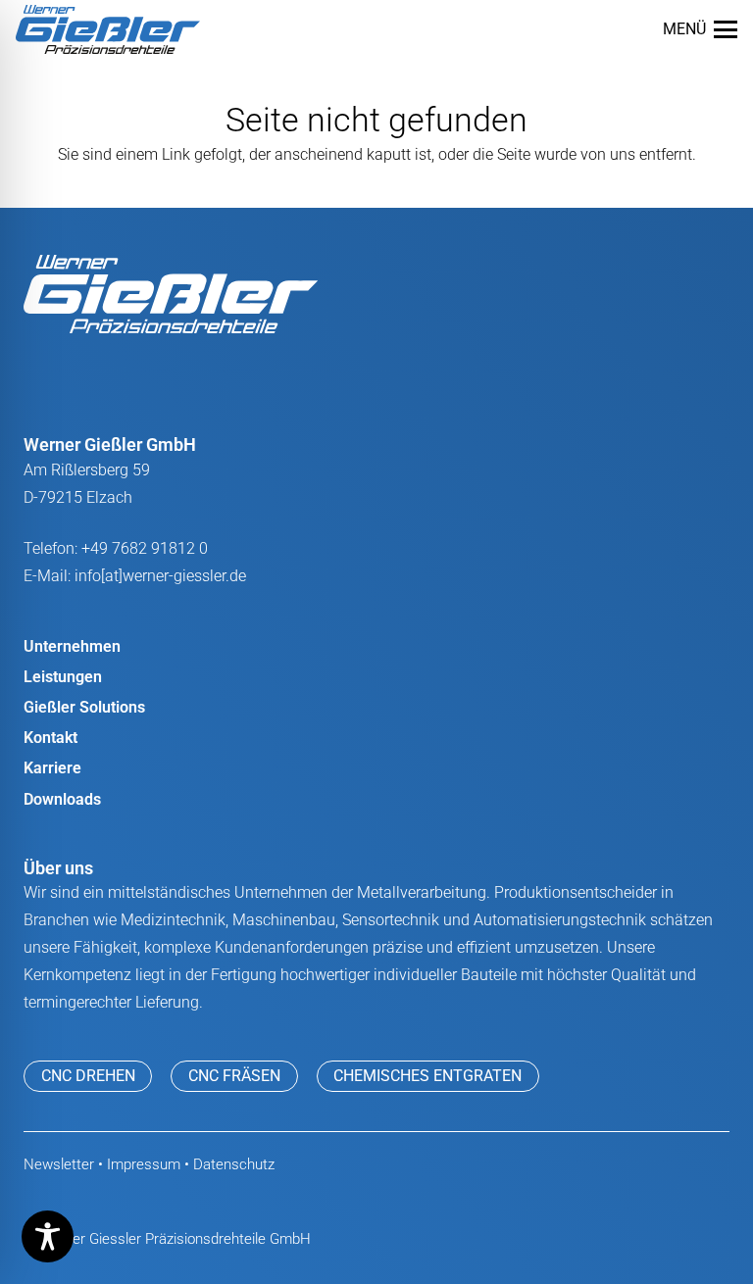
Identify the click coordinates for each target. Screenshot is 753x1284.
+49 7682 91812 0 (144, 548)
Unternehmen (72, 646)
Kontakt (50, 737)
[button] (700, 29)
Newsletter (59, 1164)
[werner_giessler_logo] (108, 29)
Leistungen (63, 676)
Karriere (52, 768)
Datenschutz (234, 1164)
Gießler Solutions (84, 707)
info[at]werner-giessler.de (160, 576)
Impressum (143, 1164)
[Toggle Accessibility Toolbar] (47, 1236)
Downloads (62, 799)
